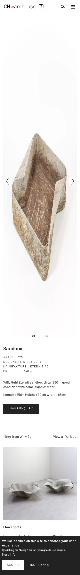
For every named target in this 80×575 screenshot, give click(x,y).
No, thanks (39, 565)
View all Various (64, 436)
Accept (13, 565)
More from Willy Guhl (19, 436)
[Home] (19, 7)
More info (8, 554)
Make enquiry (21, 408)
